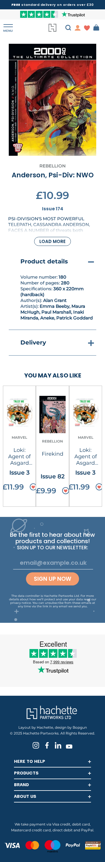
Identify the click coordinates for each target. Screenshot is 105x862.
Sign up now (52, 579)
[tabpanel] (52, 100)
